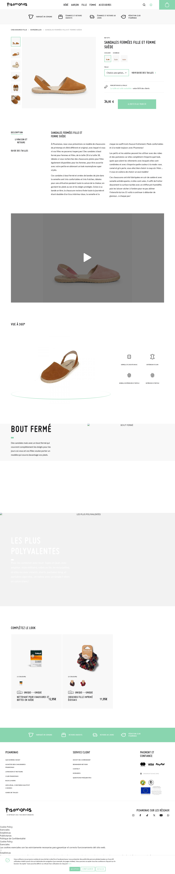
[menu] (87, 4)
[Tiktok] (147, 815)
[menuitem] (66, 4)
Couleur (111, 53)
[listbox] (134, 59)
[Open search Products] (144, 4)
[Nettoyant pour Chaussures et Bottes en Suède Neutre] (21, 683)
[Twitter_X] (154, 815)
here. (70, 864)
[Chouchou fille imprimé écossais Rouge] (83, 683)
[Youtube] (161, 815)
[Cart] (167, 5)
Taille (106, 67)
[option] (116, 58)
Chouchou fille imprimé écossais (80, 698)
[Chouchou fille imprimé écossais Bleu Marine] (72, 683)
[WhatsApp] (168, 815)
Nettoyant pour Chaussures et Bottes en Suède (33, 698)
